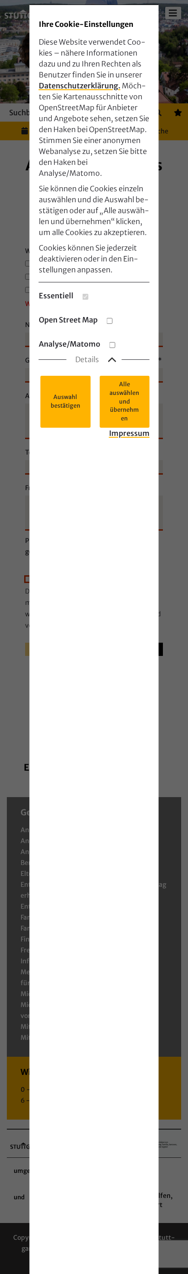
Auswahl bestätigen (65, 401)
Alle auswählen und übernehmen (124, 401)
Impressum (129, 433)
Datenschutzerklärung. (79, 85)
